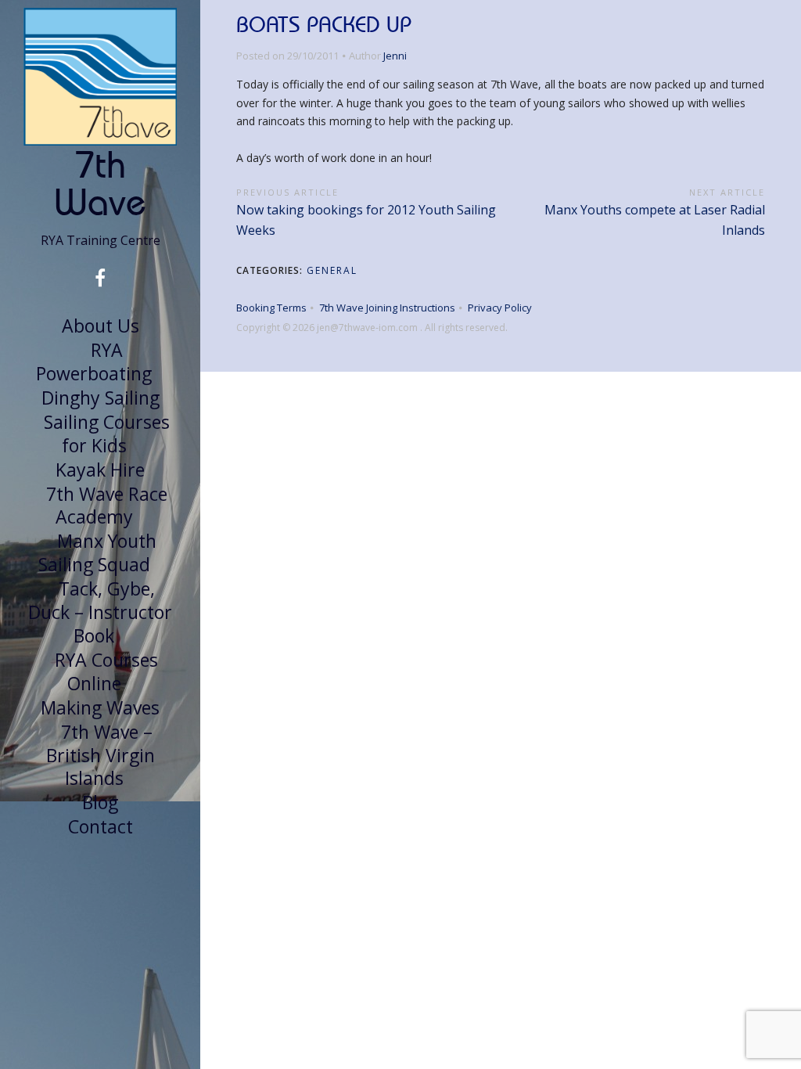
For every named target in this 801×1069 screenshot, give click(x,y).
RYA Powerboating (94, 361)
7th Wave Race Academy (106, 505)
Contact (100, 826)
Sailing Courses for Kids (107, 433)
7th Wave (100, 183)
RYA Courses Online (106, 671)
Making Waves (100, 707)
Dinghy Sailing (100, 397)
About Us (100, 325)
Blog (100, 802)
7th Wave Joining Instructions (387, 308)
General (332, 270)
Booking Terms (271, 308)
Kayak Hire (100, 469)
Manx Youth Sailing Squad (97, 552)
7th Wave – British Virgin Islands (100, 755)
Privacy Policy (500, 308)
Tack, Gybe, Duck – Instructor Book (100, 612)
